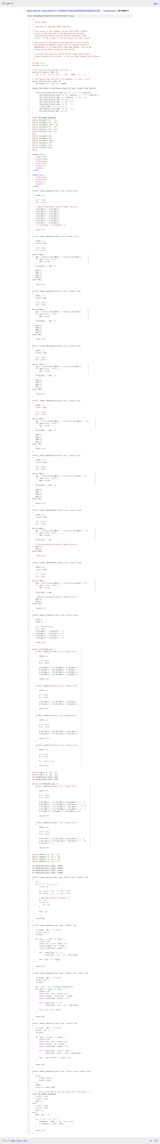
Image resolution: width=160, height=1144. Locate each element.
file (71, 16)
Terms (25, 1141)
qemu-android (33, 10)
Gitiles (13, 1141)
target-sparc (110, 10)
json (156, 1141)
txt (151, 1141)
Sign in (155, 3)
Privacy (19, 1141)
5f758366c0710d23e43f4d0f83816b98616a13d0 (78, 10)
